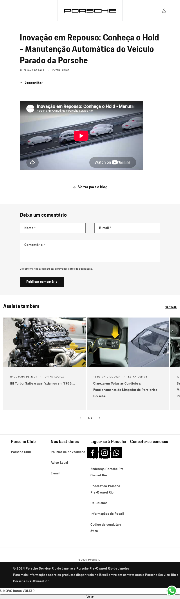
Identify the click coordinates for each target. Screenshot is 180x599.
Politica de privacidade (68, 452)
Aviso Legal (59, 462)
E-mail (56, 473)
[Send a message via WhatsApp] (172, 591)
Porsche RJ (94, 560)
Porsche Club (21, 452)
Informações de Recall (107, 513)
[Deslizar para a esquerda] (80, 418)
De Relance (99, 503)
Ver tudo (171, 307)
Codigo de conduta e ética (105, 528)
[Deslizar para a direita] (99, 418)
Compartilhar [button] (33, 83)
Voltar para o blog (93, 187)
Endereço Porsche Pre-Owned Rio (107, 472)
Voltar (90, 596)
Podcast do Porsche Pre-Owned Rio (105, 489)
